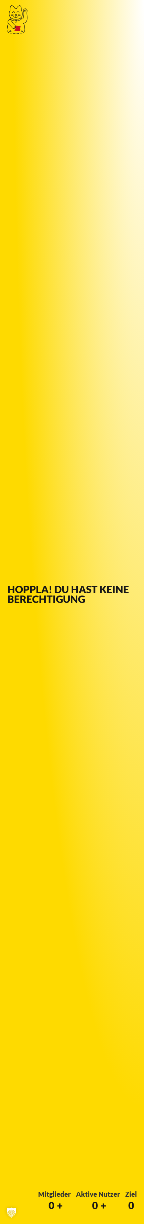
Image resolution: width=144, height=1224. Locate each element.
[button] (11, 1212)
